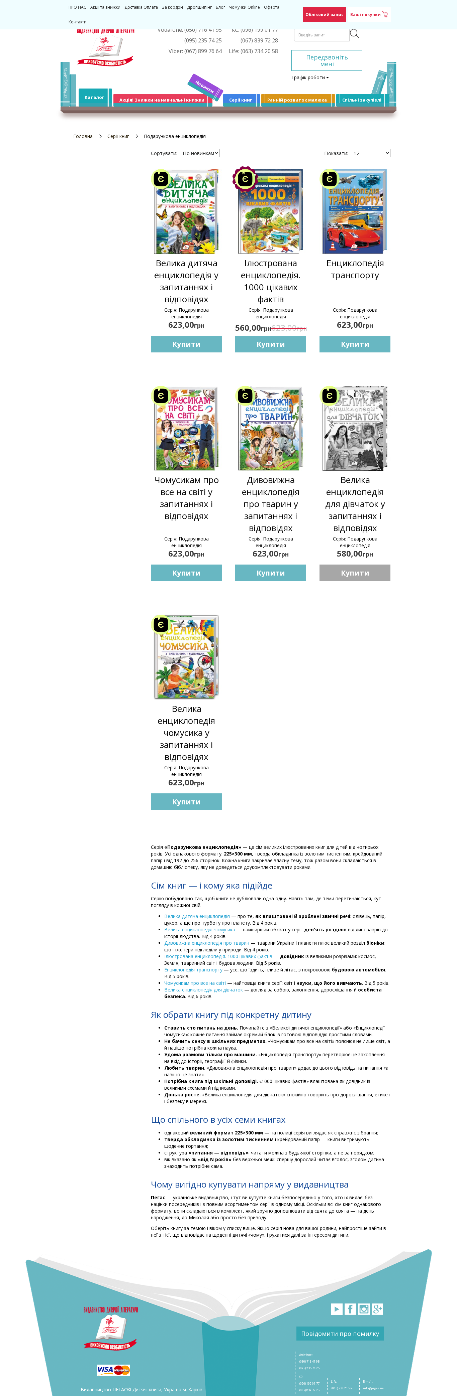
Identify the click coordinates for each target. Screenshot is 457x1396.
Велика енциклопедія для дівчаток (203, 989)
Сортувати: (164, 153)
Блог (220, 7)
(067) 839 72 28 (309, 1390)
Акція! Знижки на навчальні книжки (161, 100)
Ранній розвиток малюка (297, 100)
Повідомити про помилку (340, 1334)
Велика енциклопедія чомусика (199, 929)
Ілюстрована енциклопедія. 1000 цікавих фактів (218, 956)
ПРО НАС (77, 7)
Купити (186, 344)
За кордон (172, 7)
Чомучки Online (244, 7)
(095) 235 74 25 (309, 1368)
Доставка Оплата (141, 7)
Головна (83, 136)
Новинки (204, 87)
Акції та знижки (105, 7)
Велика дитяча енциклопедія (197, 916)
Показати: (336, 153)
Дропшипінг (199, 7)
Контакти (78, 22)
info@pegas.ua (373, 1388)
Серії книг (240, 100)
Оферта (271, 7)
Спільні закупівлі (361, 100)
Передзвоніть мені (327, 60)
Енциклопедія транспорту (193, 969)
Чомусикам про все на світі (195, 983)
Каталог (94, 97)
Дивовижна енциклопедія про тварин (206, 943)
